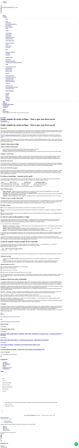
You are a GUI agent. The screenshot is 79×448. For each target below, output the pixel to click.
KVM (6, 21)
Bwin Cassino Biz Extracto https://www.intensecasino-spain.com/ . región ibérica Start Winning (24, 340)
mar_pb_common (7, 364)
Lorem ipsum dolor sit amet (7, 329)
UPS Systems (8, 59)
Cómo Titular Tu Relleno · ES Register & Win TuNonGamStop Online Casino (20, 344)
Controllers (7, 93)
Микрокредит (6, 368)
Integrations (7, 98)
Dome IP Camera (8, 68)
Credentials (7, 97)
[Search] (39, 10)
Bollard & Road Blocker (10, 81)
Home (4, 109)
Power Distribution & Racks (10, 24)
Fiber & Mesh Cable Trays (10, 77)
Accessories (7, 47)
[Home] (39, 435)
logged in (7, 354)
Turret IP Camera (8, 69)
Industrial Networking (9, 37)
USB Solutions (8, 25)
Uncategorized (6, 111)
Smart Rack (7, 54)
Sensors (6, 44)
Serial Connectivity (9, 26)
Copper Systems (8, 33)
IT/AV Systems (8, 35)
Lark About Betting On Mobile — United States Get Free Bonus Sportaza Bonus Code (22, 349)
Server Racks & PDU (9, 75)
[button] (39, 417)
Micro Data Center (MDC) (10, 61)
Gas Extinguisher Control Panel (11, 87)
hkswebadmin (3, 120)
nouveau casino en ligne (10, 134)
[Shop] (39, 436)
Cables (6, 28)
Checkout (2, 445)
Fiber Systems (8, 34)
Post (4, 366)
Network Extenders (9, 38)
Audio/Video (7, 22)
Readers (7, 96)
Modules (7, 94)
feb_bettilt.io (6, 363)
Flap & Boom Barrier (9, 80)
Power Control (8, 45)
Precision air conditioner (10, 52)
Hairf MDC (7, 53)
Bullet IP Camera (8, 71)
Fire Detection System (9, 88)
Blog (4, 110)
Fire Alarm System (9, 85)
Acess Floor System (9, 78)
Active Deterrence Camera (10, 66)
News (4, 365)
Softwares (7, 100)
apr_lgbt (5, 362)
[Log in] (1, 8)
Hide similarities (7, 421)
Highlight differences (8, 422)
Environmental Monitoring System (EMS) (13, 62)
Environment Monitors (9, 43)
